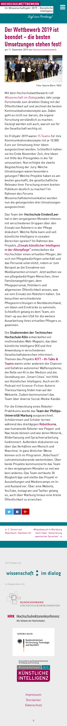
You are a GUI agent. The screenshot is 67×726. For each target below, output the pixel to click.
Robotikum (46, 424)
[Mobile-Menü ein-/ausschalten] (62, 8)
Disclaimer (33, 700)
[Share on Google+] (25, 512)
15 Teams (43, 136)
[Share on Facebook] (17, 512)
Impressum (33, 694)
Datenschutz (33, 705)
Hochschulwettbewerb (45, 50)
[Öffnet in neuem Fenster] (33, 574)
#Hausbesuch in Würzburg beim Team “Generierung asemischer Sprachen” (48, 533)
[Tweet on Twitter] (9, 512)
